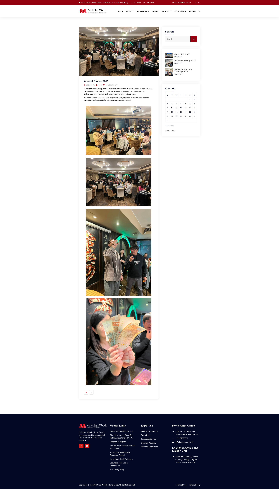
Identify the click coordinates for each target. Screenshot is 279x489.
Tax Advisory (146, 435)
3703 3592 (137, 2)
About (129, 11)
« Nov (167, 131)
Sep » (173, 131)
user (100, 85)
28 (185, 116)
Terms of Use (180, 485)
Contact (165, 11)
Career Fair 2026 (182, 54)
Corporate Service (148, 439)
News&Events (143, 11)
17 (167, 112)
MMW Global (180, 11)
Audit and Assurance (149, 431)
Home (120, 11)
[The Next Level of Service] (93, 11)
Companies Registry (118, 442)
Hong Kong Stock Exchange (121, 459)
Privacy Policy (194, 485)
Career (155, 11)
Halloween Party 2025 (185, 60)
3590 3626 (149, 2)
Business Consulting (149, 446)
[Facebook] (196, 2)
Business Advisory (148, 443)
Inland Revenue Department (121, 431)
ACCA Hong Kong (117, 469)
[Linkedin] (199, 2)
